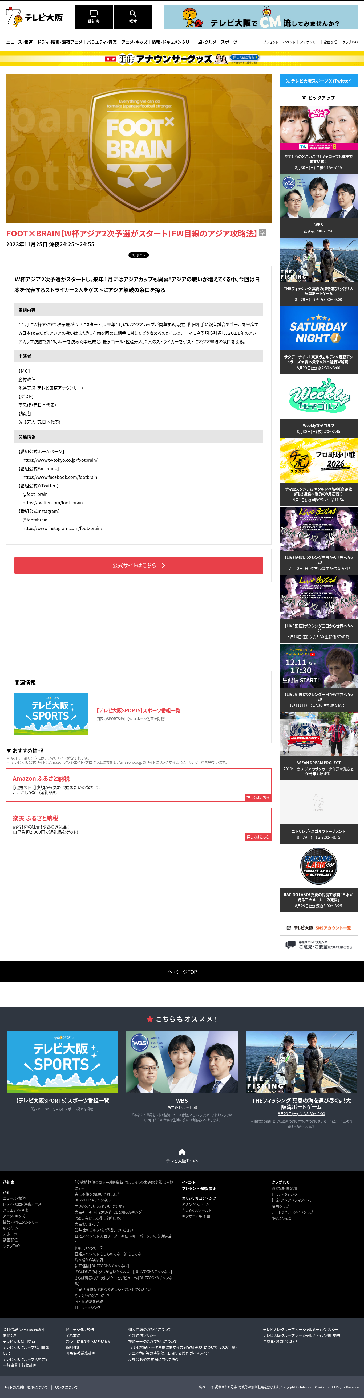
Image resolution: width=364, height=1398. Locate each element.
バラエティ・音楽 (16, 1210)
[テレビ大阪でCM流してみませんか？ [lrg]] (261, 28)
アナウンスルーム (195, 1204)
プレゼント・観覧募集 (199, 1188)
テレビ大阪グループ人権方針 (26, 1359)
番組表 (8, 1182)
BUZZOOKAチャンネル (93, 1200)
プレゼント (270, 41)
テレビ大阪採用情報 (19, 1341)
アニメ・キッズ (14, 1216)
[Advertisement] (139, 625)
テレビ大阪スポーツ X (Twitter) (321, 80)
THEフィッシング (87, 1307)
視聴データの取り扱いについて (152, 1341)
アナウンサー (309, 41)
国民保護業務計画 (80, 1353)
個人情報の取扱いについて (149, 1329)
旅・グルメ (11, 1228)
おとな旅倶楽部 (284, 1188)
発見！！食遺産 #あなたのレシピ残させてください (113, 1289)
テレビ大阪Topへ (182, 1160)
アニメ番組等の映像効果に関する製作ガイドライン (168, 1353)
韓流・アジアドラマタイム (291, 1200)
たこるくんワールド (197, 1210)
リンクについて (66, 1387)
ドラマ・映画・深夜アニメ (22, 1204)
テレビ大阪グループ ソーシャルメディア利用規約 (301, 1335)
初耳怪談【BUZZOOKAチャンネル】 (102, 1265)
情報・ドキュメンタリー (20, 1222)
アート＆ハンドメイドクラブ (292, 1212)
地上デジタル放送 (80, 1329)
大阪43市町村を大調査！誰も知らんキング (108, 1212)
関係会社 (10, 1335)
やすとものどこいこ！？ (92, 1295)
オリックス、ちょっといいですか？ (100, 1206)
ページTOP (185, 971)
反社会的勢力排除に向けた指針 (154, 1359)
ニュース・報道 (14, 1198)
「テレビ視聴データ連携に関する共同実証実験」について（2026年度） (182, 1347)
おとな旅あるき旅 (89, 1301)
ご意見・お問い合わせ (280, 1341)
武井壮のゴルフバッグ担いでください (104, 1229)
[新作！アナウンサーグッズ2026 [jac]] (182, 58)
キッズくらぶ (281, 1218)
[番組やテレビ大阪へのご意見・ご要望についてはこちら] (319, 951)
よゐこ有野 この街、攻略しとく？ (99, 1218)
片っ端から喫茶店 (89, 1259)
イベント (289, 41)
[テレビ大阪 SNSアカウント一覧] (319, 934)
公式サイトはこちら (134, 565)
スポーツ (10, 1233)
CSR (6, 1353)
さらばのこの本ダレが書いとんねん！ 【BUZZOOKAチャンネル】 (123, 1271)
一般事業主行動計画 (20, 1365)
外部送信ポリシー (142, 1335)
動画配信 (331, 41)
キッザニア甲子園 (196, 1216)
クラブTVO (350, 41)
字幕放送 (73, 1335)
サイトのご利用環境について (25, 1387)
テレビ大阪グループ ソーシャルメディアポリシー (301, 1329)
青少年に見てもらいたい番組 (89, 1341)
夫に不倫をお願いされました (97, 1194)
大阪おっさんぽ (87, 1224)
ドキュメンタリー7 (89, 1247)
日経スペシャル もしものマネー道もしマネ (108, 1253)
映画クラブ (280, 1206)
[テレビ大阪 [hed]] (34, 17)
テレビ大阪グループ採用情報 (26, 1347)
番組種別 (73, 1347)
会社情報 (23, 1329)
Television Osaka (312, 1387)
